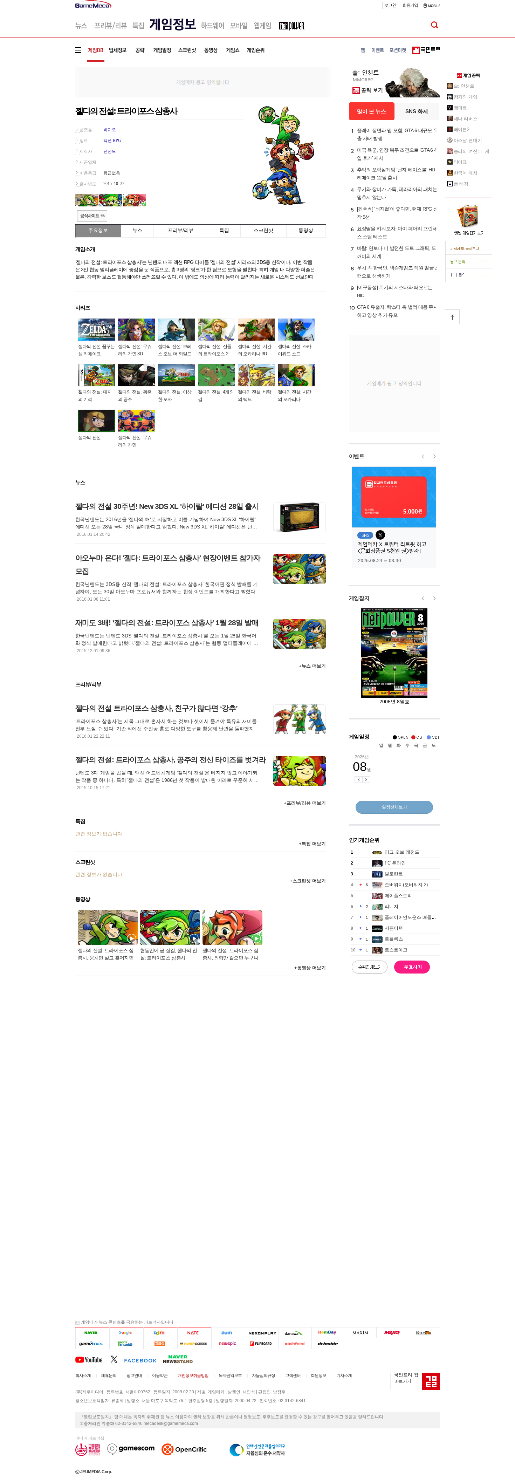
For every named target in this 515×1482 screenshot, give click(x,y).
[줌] (228, 1332)
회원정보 (318, 1375)
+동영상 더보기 (310, 967)
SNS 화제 (416, 111)
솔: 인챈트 (464, 86)
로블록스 (394, 939)
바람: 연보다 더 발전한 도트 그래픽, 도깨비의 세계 (396, 252)
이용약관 (159, 1375)
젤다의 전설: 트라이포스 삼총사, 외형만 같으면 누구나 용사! (230, 955)
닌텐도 (109, 151)
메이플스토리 (398, 895)
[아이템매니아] (126, 1343)
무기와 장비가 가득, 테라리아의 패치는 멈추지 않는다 (397, 193)
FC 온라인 (395, 863)
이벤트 (356, 456)
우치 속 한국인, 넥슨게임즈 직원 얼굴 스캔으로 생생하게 (398, 272)
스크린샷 (263, 230)
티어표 (460, 162)
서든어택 (394, 928)
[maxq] (392, 1332)
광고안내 (134, 1375)
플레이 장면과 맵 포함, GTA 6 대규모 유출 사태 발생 (397, 134)
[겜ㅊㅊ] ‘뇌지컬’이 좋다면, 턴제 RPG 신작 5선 (397, 213)
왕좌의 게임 (466, 97)
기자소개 (344, 1375)
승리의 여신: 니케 (471, 151)
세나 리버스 (466, 118)
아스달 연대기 (468, 140)
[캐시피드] (294, 1343)
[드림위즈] (424, 1332)
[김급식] (160, 1343)
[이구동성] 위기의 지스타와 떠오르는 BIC (395, 291)
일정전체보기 (394, 807)
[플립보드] (261, 1343)
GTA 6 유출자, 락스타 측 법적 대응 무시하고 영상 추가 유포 (397, 311)
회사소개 (83, 1375)
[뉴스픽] (228, 1343)
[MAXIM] (361, 1332)
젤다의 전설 (89, 437)
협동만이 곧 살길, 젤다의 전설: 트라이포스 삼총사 (168, 954)
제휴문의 (108, 1375)
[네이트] (195, 1332)
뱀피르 (460, 107)
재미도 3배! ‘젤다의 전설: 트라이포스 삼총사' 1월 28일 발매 (167, 623)
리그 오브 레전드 (402, 852)
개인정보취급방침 (193, 1375)
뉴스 (137, 230)
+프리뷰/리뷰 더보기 (305, 803)
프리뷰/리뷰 (181, 230)
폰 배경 (461, 183)
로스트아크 (396, 949)
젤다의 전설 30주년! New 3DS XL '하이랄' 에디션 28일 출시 (167, 506)
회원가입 (410, 5)
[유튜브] (92, 1359)
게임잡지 (359, 598)
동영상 (305, 230)
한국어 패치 (466, 173)
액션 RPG (112, 140)
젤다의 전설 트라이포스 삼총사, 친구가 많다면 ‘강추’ (156, 708)
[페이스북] (143, 1359)
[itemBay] (328, 1332)
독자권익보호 (230, 1375)
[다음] (160, 1332)
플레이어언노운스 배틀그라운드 (417, 917)
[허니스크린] (195, 1343)
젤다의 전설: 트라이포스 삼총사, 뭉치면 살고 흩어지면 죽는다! (106, 955)
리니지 (391, 906)
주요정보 (98, 230)
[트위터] (117, 1359)
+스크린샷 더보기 (308, 880)
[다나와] (294, 1332)
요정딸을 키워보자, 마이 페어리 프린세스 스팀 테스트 (397, 232)
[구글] (126, 1332)
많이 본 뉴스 (371, 111)
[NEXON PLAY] (261, 1332)
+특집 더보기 (312, 843)
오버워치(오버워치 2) (406, 884)
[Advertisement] (46, 108)
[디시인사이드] (328, 1343)
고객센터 (293, 1375)
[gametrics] (92, 1343)
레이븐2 (462, 129)
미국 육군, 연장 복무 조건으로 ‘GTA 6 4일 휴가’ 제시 (397, 154)
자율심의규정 (263, 1375)
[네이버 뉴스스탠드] (181, 1359)
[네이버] (92, 1332)
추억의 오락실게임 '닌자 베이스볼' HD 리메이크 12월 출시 (396, 173)
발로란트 (394, 873)
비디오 (109, 129)
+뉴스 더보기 (312, 666)
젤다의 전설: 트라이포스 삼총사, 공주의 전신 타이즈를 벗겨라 (170, 760)
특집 (224, 230)
